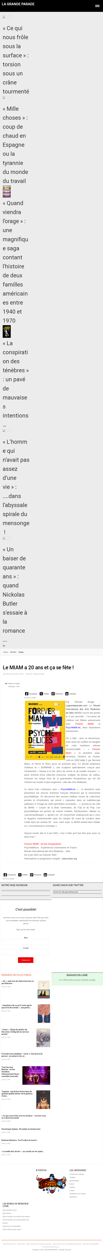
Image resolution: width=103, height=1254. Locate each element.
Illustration (73, 1197)
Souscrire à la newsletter (12, 1226)
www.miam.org (69, 858)
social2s (33, 697)
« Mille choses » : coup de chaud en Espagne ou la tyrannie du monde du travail (15, 144)
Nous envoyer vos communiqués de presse (67, 1244)
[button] (31, 694)
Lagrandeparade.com (76, 705)
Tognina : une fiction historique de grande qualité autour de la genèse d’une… (16, 1093)
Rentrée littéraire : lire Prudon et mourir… (19, 1140)
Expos (18, 683)
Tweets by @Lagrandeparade (65, 892)
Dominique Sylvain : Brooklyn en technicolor (21, 1129)
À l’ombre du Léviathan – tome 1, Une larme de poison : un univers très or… (22, 1055)
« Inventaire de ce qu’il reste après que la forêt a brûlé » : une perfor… (16, 1006)
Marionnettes (74, 1181)
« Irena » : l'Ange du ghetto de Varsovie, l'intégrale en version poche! (15, 1031)
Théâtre (72, 1177)
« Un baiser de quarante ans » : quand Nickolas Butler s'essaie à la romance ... (15, 594)
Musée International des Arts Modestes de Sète (83, 709)
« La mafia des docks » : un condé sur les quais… (22, 1151)
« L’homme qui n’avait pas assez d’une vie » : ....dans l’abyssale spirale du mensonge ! (16, 487)
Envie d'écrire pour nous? (12, 1229)
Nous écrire (7, 1213)
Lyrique (72, 1187)
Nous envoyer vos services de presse (16, 1217)
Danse (71, 1184)
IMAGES (13, 652)
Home (5, 652)
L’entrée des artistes (76, 1174)
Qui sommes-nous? (10, 1210)
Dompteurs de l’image (77, 1194)
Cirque (71, 1190)
